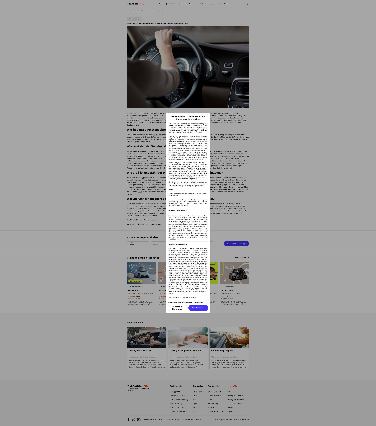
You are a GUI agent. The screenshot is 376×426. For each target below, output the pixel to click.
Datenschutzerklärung (175, 302)
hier (201, 159)
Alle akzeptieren (198, 308)
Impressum (188, 302)
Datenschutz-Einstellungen (177, 308)
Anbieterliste (198, 302)
